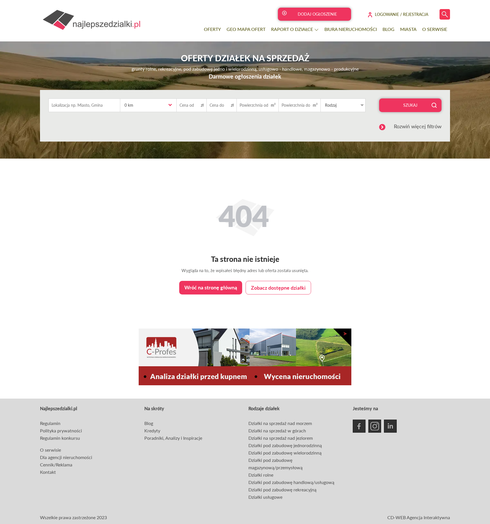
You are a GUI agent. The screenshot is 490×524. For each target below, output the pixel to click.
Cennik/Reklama (56, 464)
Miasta (408, 29)
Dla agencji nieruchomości (66, 457)
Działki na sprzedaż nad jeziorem (280, 438)
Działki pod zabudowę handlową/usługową (291, 482)
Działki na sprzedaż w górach (277, 430)
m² (273, 105)
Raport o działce (292, 29)
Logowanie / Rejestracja (401, 14)
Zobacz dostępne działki (278, 288)
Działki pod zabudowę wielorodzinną (285, 452)
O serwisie (434, 29)
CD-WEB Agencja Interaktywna (418, 517)
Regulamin (50, 423)
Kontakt (48, 472)
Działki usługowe (265, 497)
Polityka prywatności (61, 430)
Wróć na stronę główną (210, 287)
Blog (388, 29)
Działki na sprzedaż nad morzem (280, 423)
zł (202, 105)
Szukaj (410, 105)
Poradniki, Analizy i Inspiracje (173, 438)
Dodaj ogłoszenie (317, 14)
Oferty (212, 29)
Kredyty (152, 430)
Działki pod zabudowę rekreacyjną (282, 489)
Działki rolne (260, 474)
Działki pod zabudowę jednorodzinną (285, 445)
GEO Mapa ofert (246, 29)
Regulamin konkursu (60, 438)
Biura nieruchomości (350, 29)
